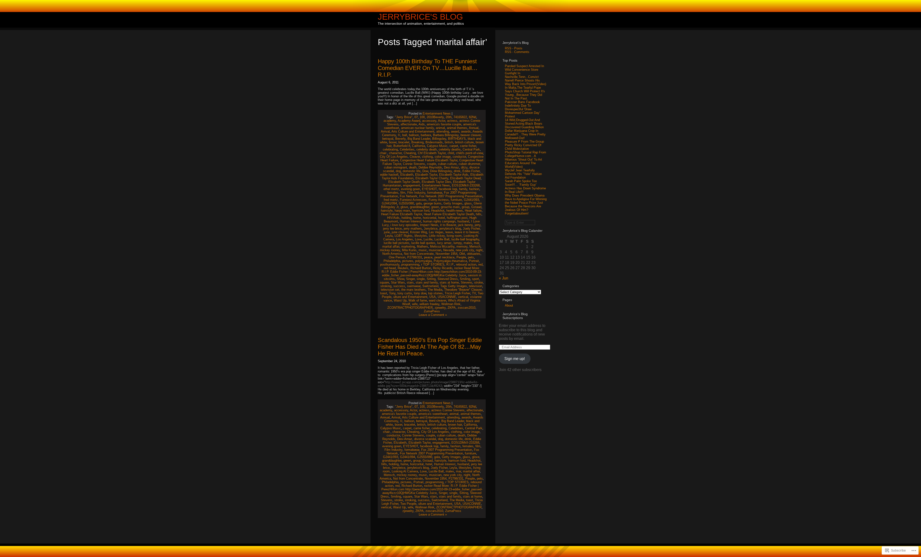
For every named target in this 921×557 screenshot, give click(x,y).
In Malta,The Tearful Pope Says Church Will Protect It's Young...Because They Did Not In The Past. (525, 93)
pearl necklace (444, 257)
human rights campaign (439, 221)
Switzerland (430, 286)
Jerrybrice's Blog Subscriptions (515, 316)
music (423, 250)
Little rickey (437, 236)
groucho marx (450, 207)
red (480, 264)
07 (416, 117)
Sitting (431, 279)
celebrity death (426, 149)
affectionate (409, 124)
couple (431, 164)
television (475, 286)
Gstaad (476, 207)
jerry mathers (413, 228)
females (392, 192)
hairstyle (387, 210)
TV (474, 293)
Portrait (474, 261)
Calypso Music (437, 146)
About (509, 305)
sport (475, 279)
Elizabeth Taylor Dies (436, 182)
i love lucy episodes (404, 225)
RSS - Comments (517, 52)
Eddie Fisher (471, 171)
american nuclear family (417, 128)
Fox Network (408, 196)
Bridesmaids (434, 142)
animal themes (457, 128)
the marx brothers (413, 289)
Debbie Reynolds (430, 167)
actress (452, 120)
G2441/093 (471, 200)
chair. (383, 153)
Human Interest (410, 221)
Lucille (428, 239)
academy (390, 120)
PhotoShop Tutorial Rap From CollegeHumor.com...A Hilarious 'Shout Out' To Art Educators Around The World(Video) (525, 159)
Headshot (437, 210)
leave (449, 232)
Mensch (474, 246)
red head (390, 268)
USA (432, 297)
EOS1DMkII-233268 (466, 185)
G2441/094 (389, 203)
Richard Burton (420, 268)
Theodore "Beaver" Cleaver (463, 289)
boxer (392, 142)
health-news (454, 210)
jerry (477, 225)
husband (463, 221)
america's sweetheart (433, 414)
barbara (426, 135)
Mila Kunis (409, 250)
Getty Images (452, 203)
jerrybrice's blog (450, 228)
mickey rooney (390, 250)
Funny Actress (439, 200)
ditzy (464, 167)
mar (476, 243)
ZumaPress (432, 311)
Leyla (389, 236)
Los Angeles (404, 239)
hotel (441, 218)
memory (461, 246)
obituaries (473, 253)
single (421, 279)
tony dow (420, 293)
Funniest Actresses (413, 200)
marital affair (390, 246)
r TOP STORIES (432, 264)
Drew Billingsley (441, 171)
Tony (392, 293)
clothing (427, 156)
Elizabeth (406, 174)
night (479, 250)
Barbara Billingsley (446, 135)
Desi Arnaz (451, 167)
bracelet (403, 142)
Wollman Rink (450, 304)
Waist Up (400, 300)
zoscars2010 (466, 307)
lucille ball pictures (396, 243)
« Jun (503, 278)
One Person (397, 257)
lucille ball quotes (423, 243)
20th (449, 117)
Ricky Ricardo (442, 268)
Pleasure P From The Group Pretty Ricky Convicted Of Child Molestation (524, 145)
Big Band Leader (418, 138)
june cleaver (400, 232)
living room (454, 236)
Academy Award (409, 120)
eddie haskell (389, 174)
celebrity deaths (450, 149)
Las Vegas (436, 232)
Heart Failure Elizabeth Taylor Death (449, 214)
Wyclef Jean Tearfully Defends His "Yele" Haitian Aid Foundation (523, 173)
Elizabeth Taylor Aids (453, 174)
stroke (478, 282)
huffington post (457, 218)
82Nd (472, 117)
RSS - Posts (513, 48)
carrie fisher (468, 146)
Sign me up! (514, 359)
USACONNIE (447, 297)
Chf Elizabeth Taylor (432, 153)
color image (443, 156)
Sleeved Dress (447, 279)
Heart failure (473, 210)
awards (466, 131)
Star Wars (398, 282)
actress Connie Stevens (448, 410)
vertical (463, 297)
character (395, 153)
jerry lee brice (392, 228)
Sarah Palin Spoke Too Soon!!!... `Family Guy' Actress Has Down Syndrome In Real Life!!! (525, 186)
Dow (425, 171)
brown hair (455, 424)
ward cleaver (437, 300)
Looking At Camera (405, 471)
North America (392, 253)
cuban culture (447, 164)
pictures (407, 261)
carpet (453, 146)
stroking (385, 286)
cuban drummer (469, 164)
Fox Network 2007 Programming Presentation (450, 196)
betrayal (387, 138)
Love (418, 239)
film (402, 192)
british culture (464, 142)
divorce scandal (425, 439)
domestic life (411, 171)
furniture (456, 200)
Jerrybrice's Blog (420, 16)
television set (390, 289)
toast (383, 293)
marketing (408, 246)
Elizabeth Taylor (426, 174)
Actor (441, 120)
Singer (410, 279)
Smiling (465, 279)
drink (457, 171)
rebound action (466, 264)
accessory (429, 120)
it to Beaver (448, 225)
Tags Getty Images (453, 286)
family (463, 189)
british (449, 142)
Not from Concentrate (419, 253)
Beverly (400, 138)
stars (410, 282)
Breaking (417, 142)
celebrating (390, 149)
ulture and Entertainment (410, 297)
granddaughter (419, 207)
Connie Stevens (414, 164)
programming (410, 264)
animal (440, 128)
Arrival (385, 131)
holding (406, 218)
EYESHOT (429, 189)
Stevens (466, 282)
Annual (473, 128)
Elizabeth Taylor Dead (465, 178)
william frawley (429, 304)
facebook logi (448, 189)
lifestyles (420, 236)
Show (400, 279)
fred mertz (391, 200)
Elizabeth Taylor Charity (431, 178)
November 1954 (446, 253)
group (465, 207)
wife (415, 304)
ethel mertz (391, 189)
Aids (422, 124)
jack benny (465, 225)
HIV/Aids (393, 218)
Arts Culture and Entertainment (412, 131)
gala (419, 203)
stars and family (427, 282)
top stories (435, 293)
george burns (433, 203)
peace (428, 257)
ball (404, 135)
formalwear (434, 192)
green (435, 207)
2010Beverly (435, 117)
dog (398, 171)
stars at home (449, 282)
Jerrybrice (430, 228)
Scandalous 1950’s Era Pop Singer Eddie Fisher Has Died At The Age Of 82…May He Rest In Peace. (430, 347)
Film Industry (416, 192)
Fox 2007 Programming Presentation (446, 450)
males (468, 243)
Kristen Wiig (418, 232)
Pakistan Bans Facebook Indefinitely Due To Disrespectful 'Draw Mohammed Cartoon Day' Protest (522, 109)
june (387, 232)
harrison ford (420, 210)
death (413, 167)
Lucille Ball (441, 239)
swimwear (413, 286)
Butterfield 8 (401, 146)
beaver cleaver (470, 135)
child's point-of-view (469, 153)
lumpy (458, 243)
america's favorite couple (444, 124)
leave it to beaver (466, 232)
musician (435, 250)
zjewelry (440, 307)
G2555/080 (406, 203)
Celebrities (407, 149)
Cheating (410, 153)
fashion (474, 189)
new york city (465, 250)
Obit (462, 253)
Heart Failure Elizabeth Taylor (401, 214)
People (461, 257)
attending (442, 131)
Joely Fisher (471, 228)
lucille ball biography (465, 239)
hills (478, 214)
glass (468, 203)
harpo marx (402, 210)
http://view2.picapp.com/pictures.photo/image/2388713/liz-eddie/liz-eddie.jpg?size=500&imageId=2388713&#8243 (428, 384)
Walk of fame (417, 300)
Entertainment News (437, 113)
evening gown (410, 189)
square (384, 282)
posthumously (389, 264)
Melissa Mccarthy (442, 246)
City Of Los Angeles (394, 156)
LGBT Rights (404, 236)
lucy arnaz (444, 243)
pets (471, 257)
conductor (459, 156)
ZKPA (452, 307)
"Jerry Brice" (404, 117)
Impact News (429, 225)
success (399, 286)
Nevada (448, 250)
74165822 (460, 117)
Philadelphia (392, 261)
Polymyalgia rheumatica (450, 261)
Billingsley (439, 138)
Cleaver (415, 156)
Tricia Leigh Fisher (457, 293)
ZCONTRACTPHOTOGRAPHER (410, 307)
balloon (414, 135)
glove (404, 207)
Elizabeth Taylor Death (404, 182)
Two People (408, 503)
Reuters (403, 268)
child (451, 153)
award (455, 131)
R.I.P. (450, 264)
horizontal (429, 218)
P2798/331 (414, 257)
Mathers (422, 246)
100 (422, 117)
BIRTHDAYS (457, 138)
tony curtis (404, 293)
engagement (411, 185)
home (417, 218)
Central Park (471, 149)
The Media (435, 289)
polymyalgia (423, 261)
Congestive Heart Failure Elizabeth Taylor (428, 160)
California (418, 146)
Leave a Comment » (433, 315)
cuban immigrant (395, 167)
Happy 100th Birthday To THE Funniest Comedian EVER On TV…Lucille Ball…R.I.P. (428, 68)
